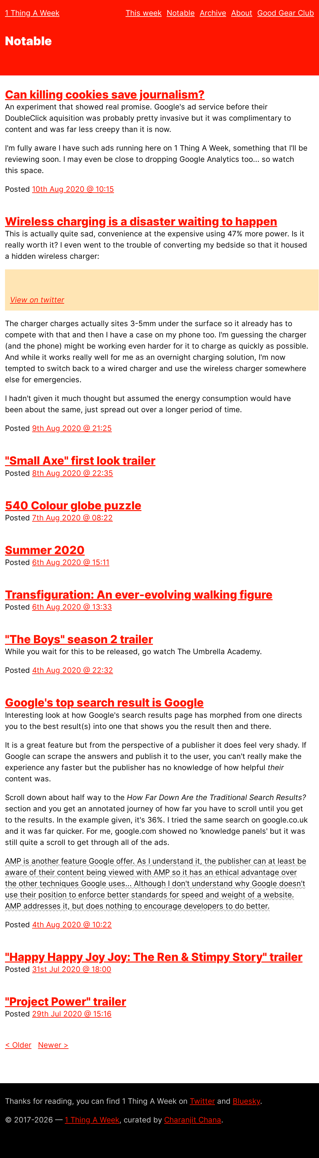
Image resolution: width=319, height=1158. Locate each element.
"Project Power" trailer (65, 1001)
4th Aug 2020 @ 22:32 (72, 670)
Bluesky (246, 1101)
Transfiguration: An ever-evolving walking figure (139, 594)
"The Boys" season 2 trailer (79, 639)
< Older (18, 1044)
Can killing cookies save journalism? (105, 94)
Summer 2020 (45, 550)
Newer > (53, 1044)
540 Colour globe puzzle (73, 505)
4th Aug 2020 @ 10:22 (72, 924)
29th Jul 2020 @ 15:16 (72, 1013)
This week (144, 12)
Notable (181, 12)
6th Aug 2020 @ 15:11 (70, 562)
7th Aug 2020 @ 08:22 (72, 517)
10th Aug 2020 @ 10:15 (73, 189)
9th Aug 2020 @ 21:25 (72, 428)
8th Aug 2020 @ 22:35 (72, 473)
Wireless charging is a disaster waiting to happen (141, 221)
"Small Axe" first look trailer (80, 460)
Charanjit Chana (192, 1119)
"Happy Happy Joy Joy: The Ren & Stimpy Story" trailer (153, 957)
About (241, 12)
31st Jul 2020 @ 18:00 (71, 969)
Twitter (202, 1101)
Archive (213, 12)
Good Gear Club (285, 12)
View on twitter (37, 299)
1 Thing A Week (32, 12)
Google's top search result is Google (104, 702)
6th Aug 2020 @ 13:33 (72, 606)
